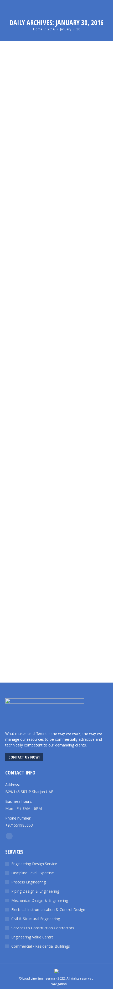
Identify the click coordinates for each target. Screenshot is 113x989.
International (14, 160)
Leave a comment (60, 160)
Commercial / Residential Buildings (40, 946)
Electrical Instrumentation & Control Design (48, 909)
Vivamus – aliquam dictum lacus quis (48, 311)
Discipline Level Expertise (32, 872)
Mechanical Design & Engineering (39, 900)
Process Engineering (28, 882)
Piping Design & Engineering (35, 891)
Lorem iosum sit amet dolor (37, 152)
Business (11, 483)
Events (10, 648)
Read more (14, 184)
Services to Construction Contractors (42, 927)
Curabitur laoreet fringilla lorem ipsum (52, 640)
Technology (34, 160)
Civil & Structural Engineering (35, 918)
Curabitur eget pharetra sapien (41, 476)
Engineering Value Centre (32, 937)
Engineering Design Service (34, 863)
